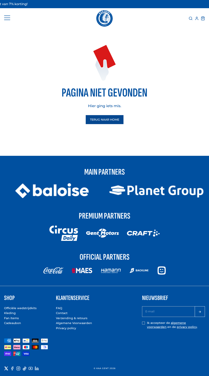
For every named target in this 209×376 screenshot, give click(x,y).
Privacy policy (66, 328)
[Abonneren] (200, 311)
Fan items (11, 318)
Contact (62, 313)
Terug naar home (104, 119)
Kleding (10, 313)
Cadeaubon (12, 323)
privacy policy (187, 327)
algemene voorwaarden (166, 325)
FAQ (59, 308)
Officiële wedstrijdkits (20, 308)
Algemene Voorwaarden (74, 323)
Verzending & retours (71, 318)
